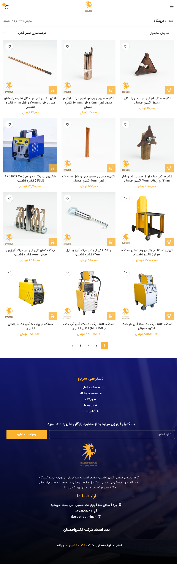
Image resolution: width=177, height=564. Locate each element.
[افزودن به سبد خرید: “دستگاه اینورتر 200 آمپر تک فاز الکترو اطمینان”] (53, 316)
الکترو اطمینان (76, 545)
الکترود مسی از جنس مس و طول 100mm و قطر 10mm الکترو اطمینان (88, 178)
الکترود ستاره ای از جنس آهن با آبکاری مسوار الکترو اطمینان (147, 100)
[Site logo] (88, 6)
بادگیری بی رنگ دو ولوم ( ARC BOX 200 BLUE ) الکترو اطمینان (30, 178)
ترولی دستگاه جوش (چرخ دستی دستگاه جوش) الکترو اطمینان (146, 252)
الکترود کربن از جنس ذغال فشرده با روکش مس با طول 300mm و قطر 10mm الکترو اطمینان (30, 102)
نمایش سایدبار (159, 33)
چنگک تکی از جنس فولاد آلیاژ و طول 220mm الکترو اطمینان (88, 252)
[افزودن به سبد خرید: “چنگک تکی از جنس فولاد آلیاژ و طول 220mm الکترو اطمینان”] (111, 242)
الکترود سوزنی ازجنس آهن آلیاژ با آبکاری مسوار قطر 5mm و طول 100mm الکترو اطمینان (88, 102)
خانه (171, 21)
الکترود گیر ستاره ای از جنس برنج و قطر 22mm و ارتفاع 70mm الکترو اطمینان (147, 178)
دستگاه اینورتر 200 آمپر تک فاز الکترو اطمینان (30, 326)
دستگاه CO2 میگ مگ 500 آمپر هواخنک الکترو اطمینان (147, 326)
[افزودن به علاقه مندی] (126, 46)
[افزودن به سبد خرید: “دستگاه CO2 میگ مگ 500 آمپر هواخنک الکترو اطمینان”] (169, 316)
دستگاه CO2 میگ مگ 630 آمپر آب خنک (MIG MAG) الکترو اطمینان (88, 326)
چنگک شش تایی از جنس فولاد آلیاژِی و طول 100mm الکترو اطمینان (30, 252)
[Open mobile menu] (171, 6)
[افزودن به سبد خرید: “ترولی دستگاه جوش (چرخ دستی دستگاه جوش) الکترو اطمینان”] (169, 242)
